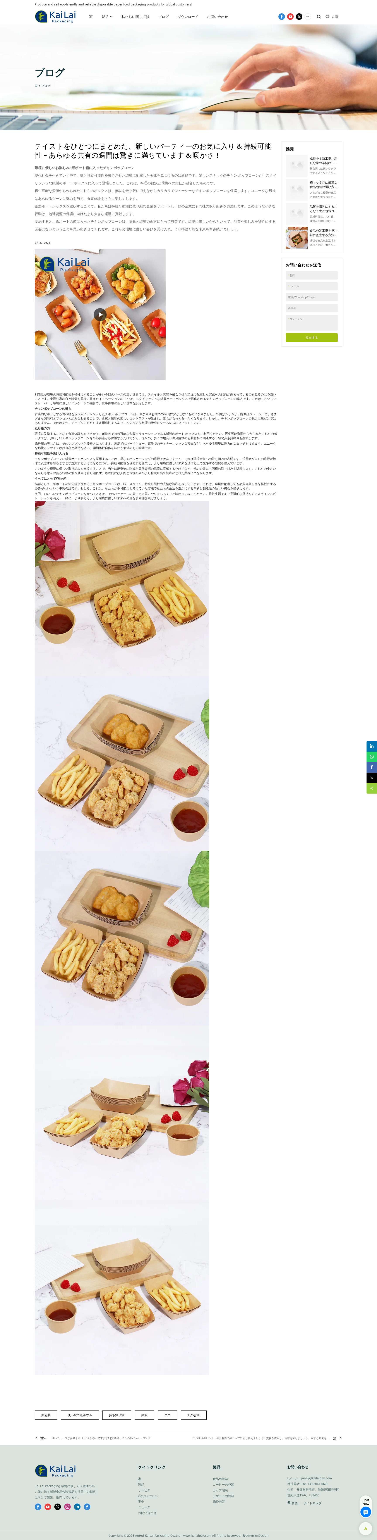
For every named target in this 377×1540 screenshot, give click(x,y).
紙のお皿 (194, 1415)
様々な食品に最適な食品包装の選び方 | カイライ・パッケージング (323, 189)
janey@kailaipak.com (316, 1478)
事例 (141, 1501)
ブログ (163, 16)
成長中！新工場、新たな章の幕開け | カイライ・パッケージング (324, 165)
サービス (144, 1490)
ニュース (144, 1507)
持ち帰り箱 (116, 1415)
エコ (168, 1415)
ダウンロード (187, 16)
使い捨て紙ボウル (80, 1415)
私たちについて (148, 1496)
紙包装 (46, 1415)
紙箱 (144, 1415)
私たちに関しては (135, 16)
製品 (104, 16)
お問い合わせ (217, 16)
